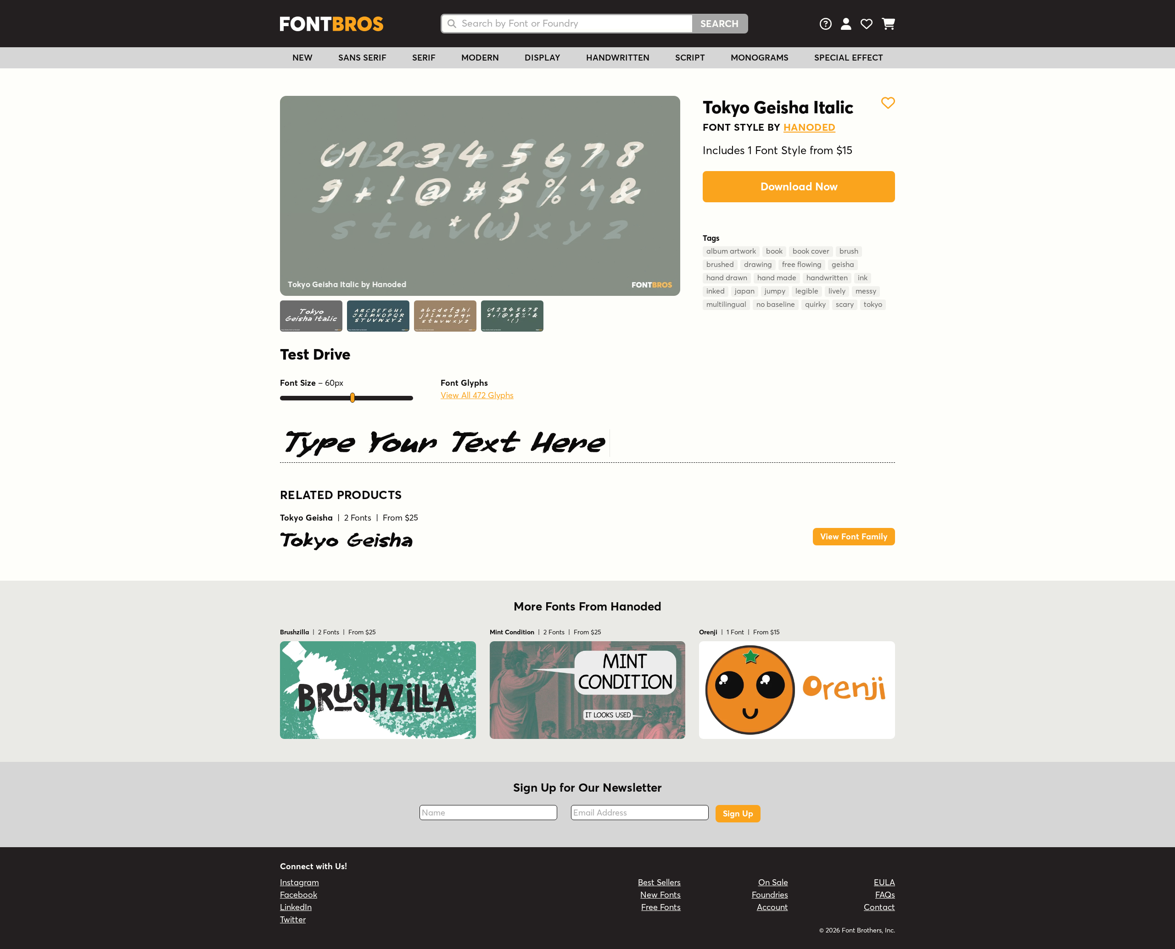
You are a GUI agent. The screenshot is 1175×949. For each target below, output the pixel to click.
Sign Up (738, 813)
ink (862, 277)
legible (806, 290)
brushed (720, 264)
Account (772, 907)
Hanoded (809, 127)
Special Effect (848, 57)
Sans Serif (362, 57)
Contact (879, 907)
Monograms (760, 57)
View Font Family (854, 536)
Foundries (770, 894)
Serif (424, 57)
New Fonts (660, 894)
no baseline (775, 304)
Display (542, 57)
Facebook (298, 894)
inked (715, 290)
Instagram (299, 882)
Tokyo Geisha (346, 539)
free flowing (802, 264)
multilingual (726, 304)
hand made (776, 277)
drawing (758, 264)
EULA (884, 882)
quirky (815, 304)
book (774, 250)
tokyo (873, 304)
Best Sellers (659, 882)
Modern (480, 57)
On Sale (773, 882)
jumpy (775, 290)
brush (848, 250)
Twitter (293, 919)
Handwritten (617, 57)
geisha (843, 264)
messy (866, 290)
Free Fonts (661, 907)
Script (690, 57)
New (302, 57)
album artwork (731, 250)
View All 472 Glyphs (477, 395)
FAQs (885, 894)
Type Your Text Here (443, 441)
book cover (811, 250)
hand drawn (726, 277)
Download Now (799, 186)
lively (836, 290)
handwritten (827, 277)
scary (845, 304)
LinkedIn (296, 907)
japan (745, 290)
